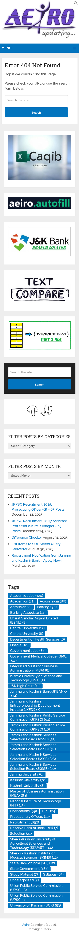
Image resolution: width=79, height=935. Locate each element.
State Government (29, 869)
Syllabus (53, 874)
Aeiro (26, 924)
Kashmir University (28, 780)
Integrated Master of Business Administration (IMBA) (34, 668)
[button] (76, 4)
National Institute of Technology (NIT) (35, 803)
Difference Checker (27, 537)
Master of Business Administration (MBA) (37, 793)
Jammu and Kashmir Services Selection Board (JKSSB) (33, 737)
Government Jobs (28, 651)
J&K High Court (25, 686)
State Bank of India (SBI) (32, 863)
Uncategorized (24, 880)
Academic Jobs (26, 596)
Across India (53, 601)
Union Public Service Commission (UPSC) (36, 888)
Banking (47, 607)
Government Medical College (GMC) (38, 658)
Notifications (23, 811)
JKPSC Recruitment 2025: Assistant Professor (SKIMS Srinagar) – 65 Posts (39, 526)
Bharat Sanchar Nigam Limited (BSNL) (34, 620)
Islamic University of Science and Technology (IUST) (36, 678)
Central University (27, 628)
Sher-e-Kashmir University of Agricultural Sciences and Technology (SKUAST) (33, 843)
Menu (7, 48)
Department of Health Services (37, 639)
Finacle (19, 645)
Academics (22, 601)
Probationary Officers (30, 817)
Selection (21, 834)
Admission (21, 607)
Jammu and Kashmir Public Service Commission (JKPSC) (37, 717)
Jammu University (26, 774)
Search (36, 112)
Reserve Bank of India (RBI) (34, 828)
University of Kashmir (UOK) (35, 905)
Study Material (24, 874)
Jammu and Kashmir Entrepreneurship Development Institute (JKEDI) (35, 705)
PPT (49, 811)
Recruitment (24, 822)
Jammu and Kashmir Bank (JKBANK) (38, 694)
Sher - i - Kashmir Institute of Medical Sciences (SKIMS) (34, 855)
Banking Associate (28, 613)
